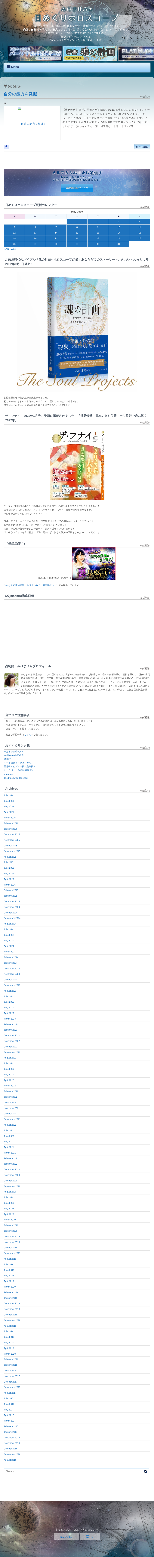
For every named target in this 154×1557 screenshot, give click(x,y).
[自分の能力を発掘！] (32, 123)
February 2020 (11, 1225)
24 (119, 238)
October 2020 (10, 1180)
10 (119, 227)
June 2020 (9, 1203)
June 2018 (9, 1337)
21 (56, 238)
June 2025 (9, 868)
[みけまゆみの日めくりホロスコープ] (77, 20)
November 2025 (12, 840)
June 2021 (9, 1136)
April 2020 (9, 1214)
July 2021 (8, 1130)
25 (139, 238)
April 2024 (9, 946)
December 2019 (12, 1236)
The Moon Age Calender (16, 778)
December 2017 (12, 1370)
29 (77, 244)
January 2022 (10, 1097)
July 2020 (8, 1197)
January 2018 (10, 1365)
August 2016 (10, 1460)
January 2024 (10, 963)
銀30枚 (7, 759)
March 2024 (10, 951)
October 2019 (10, 1247)
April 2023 (9, 1013)
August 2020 (10, 1191)
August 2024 (10, 923)
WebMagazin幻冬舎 (14, 755)
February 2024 (11, 957)
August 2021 (10, 1125)
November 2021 (12, 1108)
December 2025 (12, 834)
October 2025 (10, 845)
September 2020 (12, 1186)
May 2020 (9, 1208)
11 (140, 227)
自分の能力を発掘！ (22, 94)
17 (119, 232)
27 (35, 244)
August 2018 (10, 1326)
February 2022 (11, 1091)
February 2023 (11, 1024)
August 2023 (10, 991)
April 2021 (9, 1147)
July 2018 (8, 1331)
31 (119, 244)
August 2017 (10, 1393)
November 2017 (12, 1376)
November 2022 (12, 1041)
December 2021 (12, 1102)
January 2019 (10, 1298)
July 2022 (8, 1063)
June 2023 (9, 1002)
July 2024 (8, 929)
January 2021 (10, 1164)
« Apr (6, 249)
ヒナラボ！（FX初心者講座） (19, 770)
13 (35, 232)
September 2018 (12, 1320)
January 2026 (10, 829)
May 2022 (9, 1074)
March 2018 (10, 1354)
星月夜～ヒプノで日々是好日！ (19, 766)
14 (56, 232)
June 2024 (9, 935)
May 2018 (9, 1342)
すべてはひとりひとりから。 (19, 762)
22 (77, 238)
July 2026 (8, 795)
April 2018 (9, 1348)
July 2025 (8, 862)
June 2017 (9, 1404)
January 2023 (10, 1030)
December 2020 (12, 1169)
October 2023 (10, 979)
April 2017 (9, 1415)
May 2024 (9, 940)
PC (91, 1536)
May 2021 (9, 1141)
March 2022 (10, 1085)
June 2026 (9, 801)
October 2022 (10, 1046)
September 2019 (12, 1253)
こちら (27, 734)
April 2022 (9, 1080)
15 (77, 232)
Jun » (13, 249)
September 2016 (12, 1454)
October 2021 (10, 1113)
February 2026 (11, 823)
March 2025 (10, 884)
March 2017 (10, 1420)
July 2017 (8, 1398)
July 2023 (8, 996)
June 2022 (9, 1069)
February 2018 (11, 1359)
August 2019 (10, 1259)
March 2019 (10, 1286)
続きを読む (142, 146)
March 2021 (10, 1152)
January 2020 (10, 1231)
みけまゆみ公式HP (13, 751)
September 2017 (12, 1387)
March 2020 (10, 1219)
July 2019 (8, 1264)
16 (98, 232)
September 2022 (12, 1052)
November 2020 (12, 1175)
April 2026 (9, 812)
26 (14, 244)
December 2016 (12, 1437)
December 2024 (12, 901)
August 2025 (10, 857)
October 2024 (10, 912)
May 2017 (9, 1409)
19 (14, 238)
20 (35, 238)
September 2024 (12, 918)
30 (98, 244)
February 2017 (11, 1426)
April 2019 (9, 1281)
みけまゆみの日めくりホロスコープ (82, 1530)
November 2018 (12, 1309)
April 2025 (9, 879)
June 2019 (9, 1270)
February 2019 (11, 1292)
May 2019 (9, 1275)
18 (139, 232)
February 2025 (11, 890)
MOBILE (67, 1536)
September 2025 (12, 851)
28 (56, 244)
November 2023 (12, 974)
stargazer (8, 774)
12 (14, 232)
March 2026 (10, 817)
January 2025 (10, 896)
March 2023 (10, 1018)
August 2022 (10, 1057)
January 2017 (10, 1432)
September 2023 (12, 985)
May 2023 (9, 1007)
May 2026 (9, 806)
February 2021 (11, 1158)
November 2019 (12, 1242)
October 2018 (10, 1314)
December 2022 (12, 1035)
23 (98, 238)
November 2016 (12, 1443)
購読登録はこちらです (77, 188)
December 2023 (12, 968)
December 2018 (12, 1303)
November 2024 (12, 907)
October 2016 (10, 1448)
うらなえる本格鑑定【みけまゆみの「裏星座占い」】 (31, 585)
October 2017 (10, 1381)
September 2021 (12, 1119)
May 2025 (9, 873)
